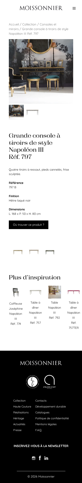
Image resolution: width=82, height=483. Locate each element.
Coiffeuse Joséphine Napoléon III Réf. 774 (16, 314)
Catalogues (42, 412)
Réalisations (21, 412)
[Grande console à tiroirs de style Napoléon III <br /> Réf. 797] (18, 252)
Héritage (18, 418)
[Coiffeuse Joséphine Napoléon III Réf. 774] (16, 298)
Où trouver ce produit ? (28, 225)
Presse (17, 430)
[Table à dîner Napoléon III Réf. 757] (35, 297)
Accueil (14, 24)
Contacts (40, 400)
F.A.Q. (38, 430)
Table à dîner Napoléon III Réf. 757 (35, 313)
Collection (29, 24)
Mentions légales (46, 424)
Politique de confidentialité (52, 418)
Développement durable (50, 406)
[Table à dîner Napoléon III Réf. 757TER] (73, 297)
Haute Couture (22, 406)
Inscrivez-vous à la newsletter (41, 446)
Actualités (19, 424)
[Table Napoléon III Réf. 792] (54, 297)
